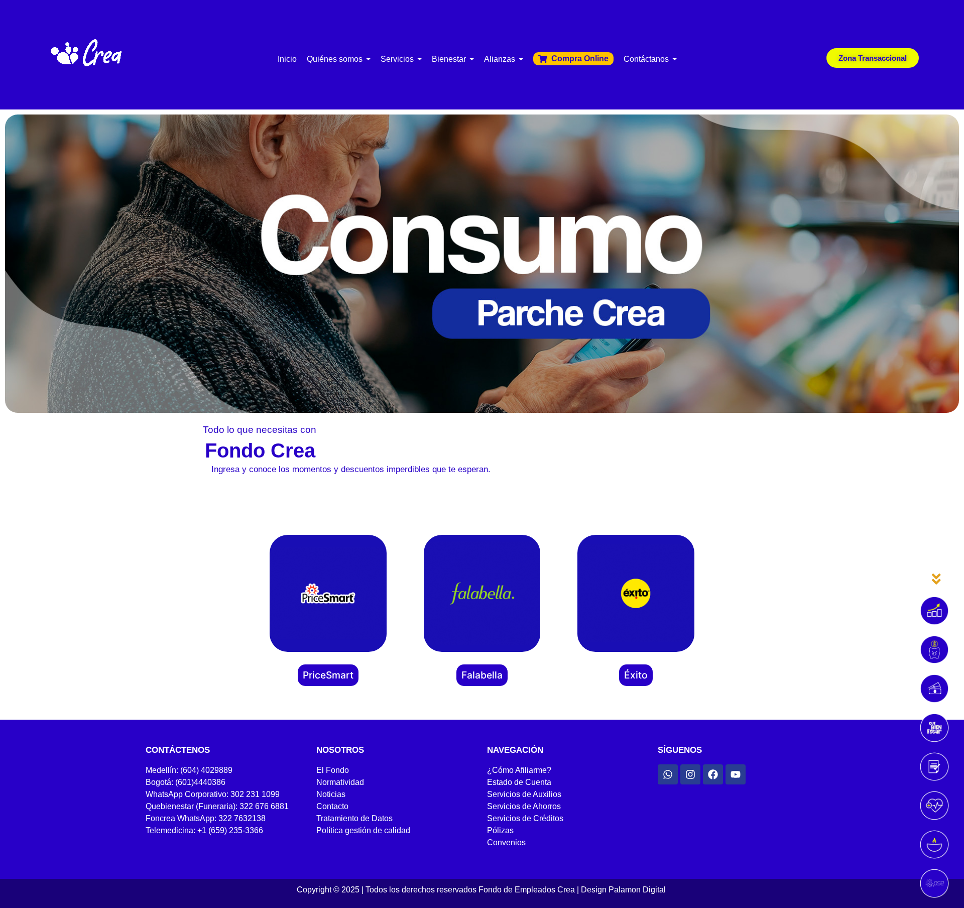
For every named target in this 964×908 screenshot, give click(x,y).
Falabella (482, 675)
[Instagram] (690, 774)
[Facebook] (713, 774)
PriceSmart (328, 675)
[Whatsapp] (668, 774)
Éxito (636, 675)
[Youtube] (736, 774)
